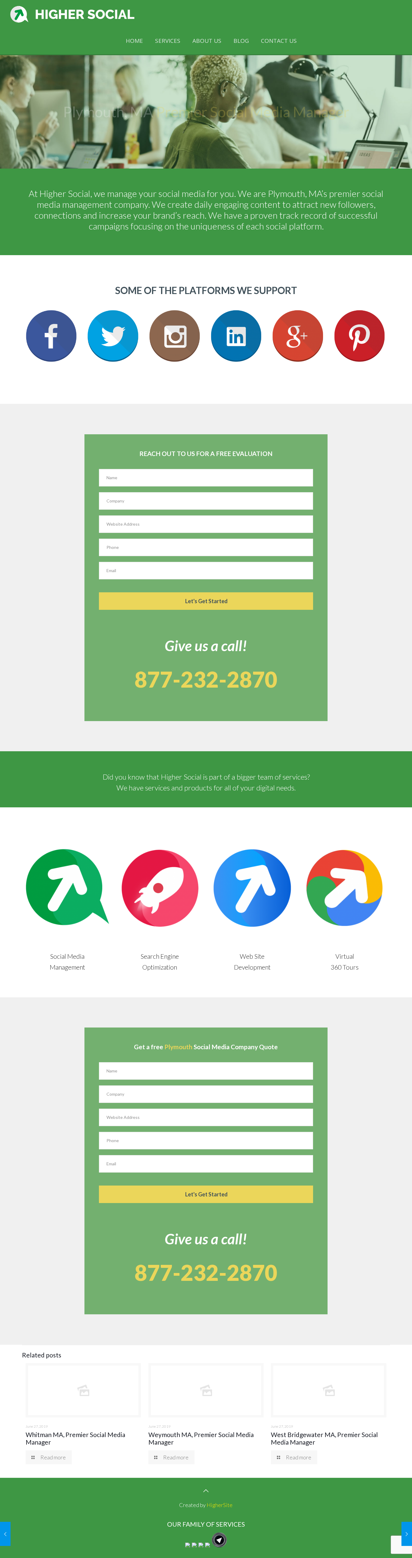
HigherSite (220, 1505)
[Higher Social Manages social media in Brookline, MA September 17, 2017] (5, 1534)
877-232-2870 (206, 679)
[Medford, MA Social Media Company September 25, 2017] (406, 1534)
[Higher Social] (72, 13)
